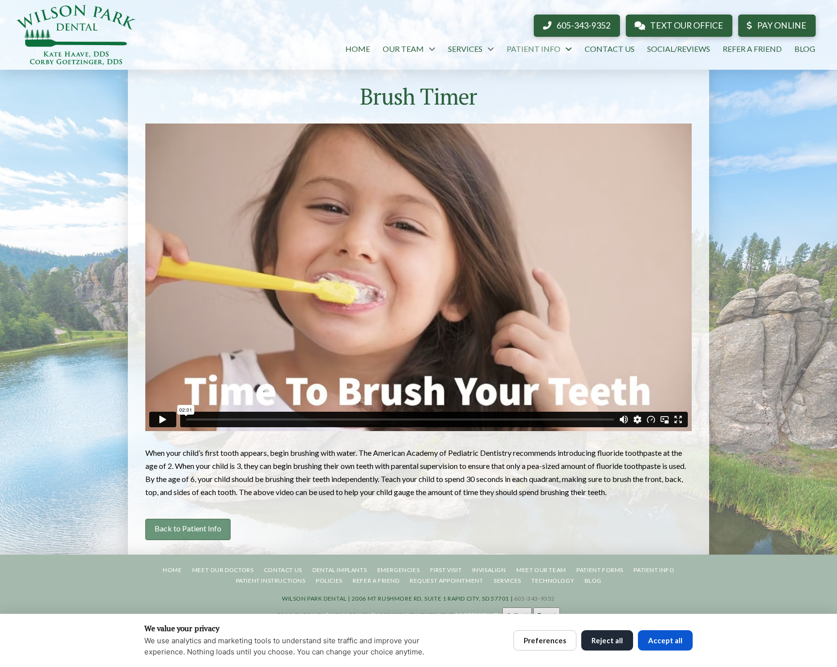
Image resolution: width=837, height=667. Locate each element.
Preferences (545, 640)
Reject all (607, 640)
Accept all (665, 640)
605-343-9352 (534, 598)
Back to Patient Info (188, 528)
